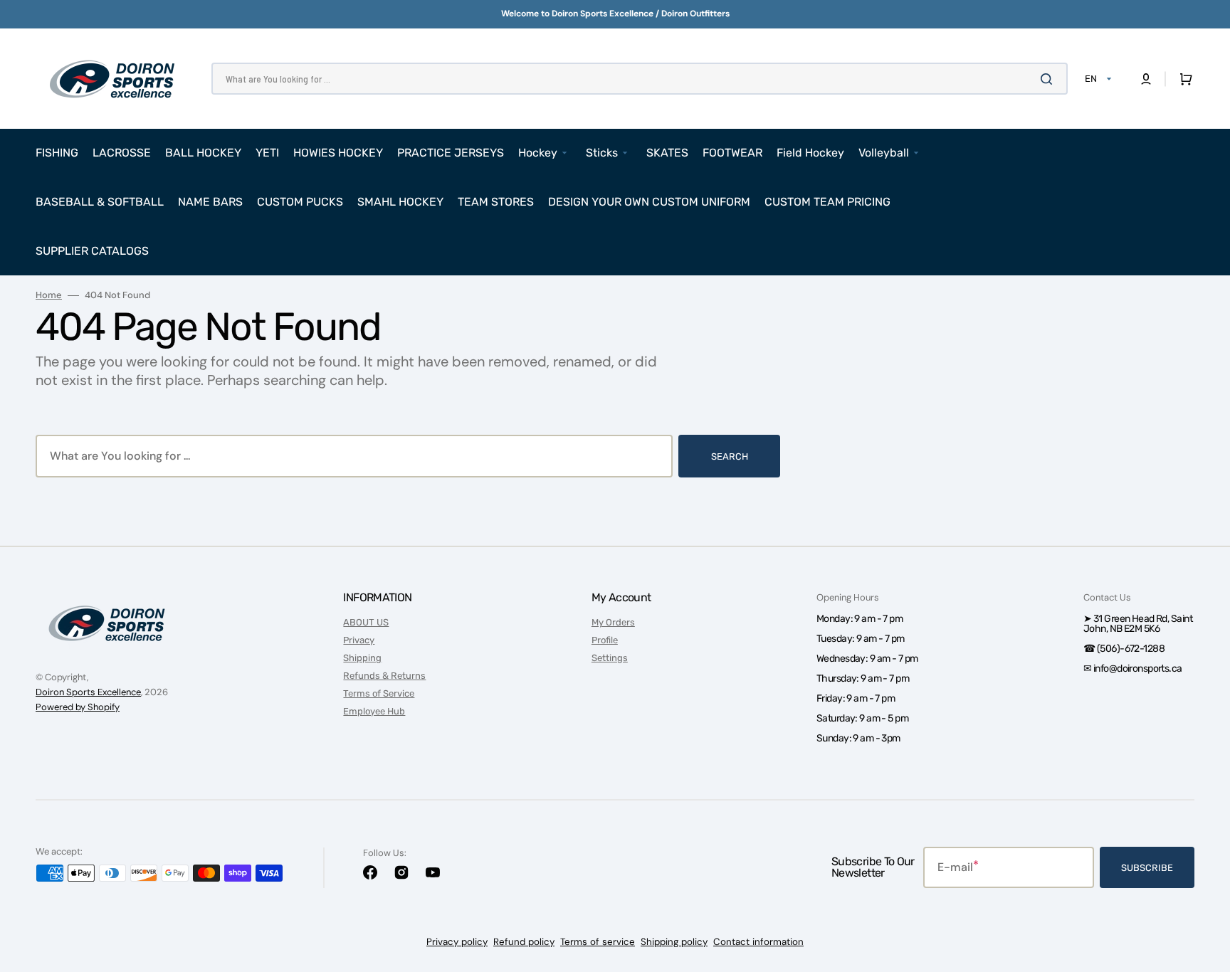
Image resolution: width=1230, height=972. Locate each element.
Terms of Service (378, 693)
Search (729, 456)
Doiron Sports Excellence (88, 692)
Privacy (358, 640)
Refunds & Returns (384, 675)
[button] (1146, 79)
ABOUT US (366, 622)
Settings (610, 658)
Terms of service (597, 942)
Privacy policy (457, 942)
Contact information (758, 942)
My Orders (613, 622)
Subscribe (1147, 867)
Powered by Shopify (78, 707)
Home (49, 295)
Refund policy (523, 942)
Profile (605, 640)
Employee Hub (374, 711)
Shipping (362, 658)
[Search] (1049, 79)
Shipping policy (674, 942)
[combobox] (639, 79)
